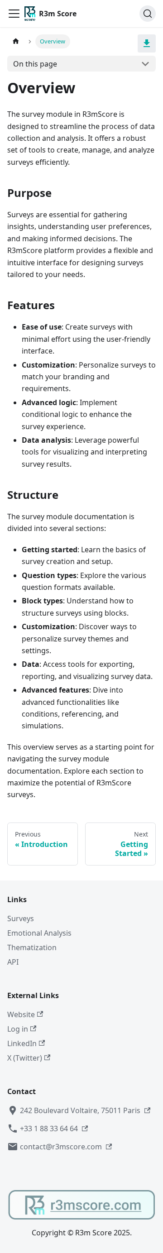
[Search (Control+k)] (147, 13)
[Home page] (15, 41)
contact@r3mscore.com (61, 1147)
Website (21, 1014)
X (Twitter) (24, 1058)
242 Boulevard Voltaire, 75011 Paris (80, 1110)
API (13, 962)
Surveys (20, 918)
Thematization (32, 947)
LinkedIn (22, 1043)
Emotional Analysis (39, 933)
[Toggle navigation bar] (14, 13)
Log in (17, 1029)
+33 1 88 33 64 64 (49, 1128)
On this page (35, 64)
